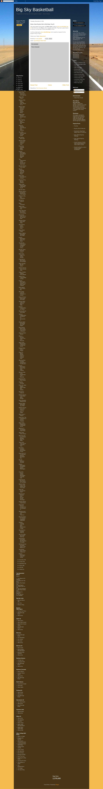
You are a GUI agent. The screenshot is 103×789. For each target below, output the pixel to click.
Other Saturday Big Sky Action (22, 265)
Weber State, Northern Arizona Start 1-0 (22, 116)
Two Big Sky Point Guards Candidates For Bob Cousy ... (22, 245)
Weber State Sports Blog (20, 728)
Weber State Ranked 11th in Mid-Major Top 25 (22, 424)
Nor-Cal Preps (21, 752)
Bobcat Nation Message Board (21, 650)
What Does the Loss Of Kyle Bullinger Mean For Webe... (22, 438)
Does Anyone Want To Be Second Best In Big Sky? (22, 329)
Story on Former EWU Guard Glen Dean (22, 298)
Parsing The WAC (21, 754)
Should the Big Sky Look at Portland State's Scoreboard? (80, 148)
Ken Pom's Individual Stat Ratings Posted (22, 449)
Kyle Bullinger (37, 40)
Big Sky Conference (78, 62)
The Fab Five (20, 594)
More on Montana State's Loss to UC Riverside (22, 338)
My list (17, 576)
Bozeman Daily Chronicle (21, 653)
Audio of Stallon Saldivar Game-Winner (22, 273)
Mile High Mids (21, 751)
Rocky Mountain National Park (22, 401)
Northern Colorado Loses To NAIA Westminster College (22, 525)
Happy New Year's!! (21, 97)
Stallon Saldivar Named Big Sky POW (22, 234)
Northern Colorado (78, 76)
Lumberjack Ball (21, 661)
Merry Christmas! (22, 204)
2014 (19, 83)
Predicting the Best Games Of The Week (22, 260)
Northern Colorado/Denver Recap (22, 308)
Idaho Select (20, 620)
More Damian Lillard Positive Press (22, 226)
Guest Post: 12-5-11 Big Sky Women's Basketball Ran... (22, 456)
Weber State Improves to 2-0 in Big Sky (22, 94)
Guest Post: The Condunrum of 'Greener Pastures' (22, 419)
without (46, 32)
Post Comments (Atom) (41, 88)
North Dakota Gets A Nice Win (22, 288)
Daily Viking (20, 692)
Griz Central (20, 639)
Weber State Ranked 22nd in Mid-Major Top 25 (22, 186)
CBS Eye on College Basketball (22, 741)
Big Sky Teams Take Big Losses (22, 251)
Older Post (65, 85)
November (21, 559)
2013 (19, 85)
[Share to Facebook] (50, 38)
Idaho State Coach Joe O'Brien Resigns (22, 255)
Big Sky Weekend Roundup (21, 461)
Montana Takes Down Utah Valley (22, 221)
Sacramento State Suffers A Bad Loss (22, 550)
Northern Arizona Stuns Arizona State (22, 269)
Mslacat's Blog (21, 604)
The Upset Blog (21, 769)
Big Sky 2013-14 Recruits (79, 128)
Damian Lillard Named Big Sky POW (22, 404)
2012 (19, 87)
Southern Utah (77, 81)
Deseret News (21, 711)
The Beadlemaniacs (21, 766)
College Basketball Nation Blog (22, 744)
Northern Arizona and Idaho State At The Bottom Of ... (22, 546)
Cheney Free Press (22, 611)
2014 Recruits (76, 56)
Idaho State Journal (22, 622)
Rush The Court (21, 756)
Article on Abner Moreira (22, 333)
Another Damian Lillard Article (22, 502)
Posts (76, 89)
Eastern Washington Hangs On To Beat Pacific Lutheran (22, 283)
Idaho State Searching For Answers (22, 177)
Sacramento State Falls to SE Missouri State (22, 216)
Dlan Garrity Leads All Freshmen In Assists (22, 293)
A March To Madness (19, 592)
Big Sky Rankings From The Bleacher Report (21, 171)
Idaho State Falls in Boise (22, 433)
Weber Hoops (21, 722)
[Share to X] (48, 38)
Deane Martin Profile (22, 231)
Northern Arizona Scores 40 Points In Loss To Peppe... (22, 410)
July (20, 567)
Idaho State (76, 67)
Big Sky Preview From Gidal (22, 166)
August (21, 565)
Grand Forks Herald (22, 683)
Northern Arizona (77, 74)
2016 (19, 79)
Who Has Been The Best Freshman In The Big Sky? (22, 362)
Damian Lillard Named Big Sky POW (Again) (22, 323)
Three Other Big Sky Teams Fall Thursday (22, 212)
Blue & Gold (20, 647)
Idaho (75, 66)
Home (50, 85)
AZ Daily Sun (20, 660)
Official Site (20, 615)
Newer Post (33, 85)
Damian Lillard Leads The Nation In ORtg (22, 303)
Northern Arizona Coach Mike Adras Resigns (22, 396)
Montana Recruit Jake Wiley (22, 311)
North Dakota (77, 72)
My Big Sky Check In (21, 392)
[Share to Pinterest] (51, 38)
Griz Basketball (21, 637)
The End (76, 126)
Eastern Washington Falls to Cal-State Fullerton (22, 368)
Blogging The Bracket (20, 738)
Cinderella (20, 595)
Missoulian (20, 640)
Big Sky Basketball (34, 9)
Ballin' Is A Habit (21, 736)
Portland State (77, 77)
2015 (19, 81)
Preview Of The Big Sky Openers (22, 181)
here (21, 22)
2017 (19, 77)
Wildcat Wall (20, 730)
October (21, 561)
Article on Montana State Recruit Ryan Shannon (22, 128)
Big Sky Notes (22, 189)
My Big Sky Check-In (21, 201)
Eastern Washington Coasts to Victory (22, 555)
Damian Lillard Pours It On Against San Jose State (22, 486)
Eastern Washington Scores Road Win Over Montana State (22, 154)
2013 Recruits (76, 55)
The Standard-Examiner (21, 720)
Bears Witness (21, 671)
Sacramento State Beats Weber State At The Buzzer (80, 132)
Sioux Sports (20, 687)
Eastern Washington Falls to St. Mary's (22, 239)
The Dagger (20, 768)
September (21, 563)
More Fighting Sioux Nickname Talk (22, 121)
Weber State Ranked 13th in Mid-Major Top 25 (22, 344)
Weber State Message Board (21, 725)
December (21, 91)
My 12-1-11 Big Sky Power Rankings (22, 535)
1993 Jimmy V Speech (22, 415)
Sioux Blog (20, 685)
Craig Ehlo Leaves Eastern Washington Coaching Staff (22, 474)
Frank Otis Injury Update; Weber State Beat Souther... (22, 387)
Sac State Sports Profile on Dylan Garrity (22, 133)
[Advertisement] (22, 50)
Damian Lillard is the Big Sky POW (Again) (22, 193)
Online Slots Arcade (78, 97)
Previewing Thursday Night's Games (21, 147)
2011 (19, 89)
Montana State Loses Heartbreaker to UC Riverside (22, 375)
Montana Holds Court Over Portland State (22, 142)
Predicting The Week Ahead (22, 379)
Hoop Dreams (21, 585)
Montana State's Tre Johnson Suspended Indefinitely (22, 518)
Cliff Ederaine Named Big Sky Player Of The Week (22, 540)
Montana (76, 69)
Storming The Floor (22, 760)
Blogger (57, 784)
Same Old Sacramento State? (22, 490)
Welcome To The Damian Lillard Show (22, 429)
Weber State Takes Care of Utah (22, 207)
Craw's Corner (21, 749)
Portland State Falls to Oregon (22, 349)
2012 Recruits (76, 54)
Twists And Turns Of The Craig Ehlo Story (22, 444)
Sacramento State (78, 79)
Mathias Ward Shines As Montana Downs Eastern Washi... (22, 109)
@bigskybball (43, 36)
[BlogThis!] (47, 38)
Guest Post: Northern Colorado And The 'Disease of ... (22, 507)
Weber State (43, 40)
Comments (77, 92)
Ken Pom (20, 603)
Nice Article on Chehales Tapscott (22, 531)
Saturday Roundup (21, 382)
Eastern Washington (78, 64)
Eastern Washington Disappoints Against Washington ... (22, 467)
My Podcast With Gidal (22, 138)
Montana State (77, 70)
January (21, 569)
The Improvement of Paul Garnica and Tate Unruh (22, 162)
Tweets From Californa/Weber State (22, 277)
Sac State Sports (21, 701)
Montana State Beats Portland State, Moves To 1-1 (22, 102)
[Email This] (45, 38)
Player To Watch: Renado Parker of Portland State (21, 355)
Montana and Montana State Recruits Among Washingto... (22, 496)
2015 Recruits (76, 57)
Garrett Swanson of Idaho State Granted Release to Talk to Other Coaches (79, 143)
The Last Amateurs (22, 588)
